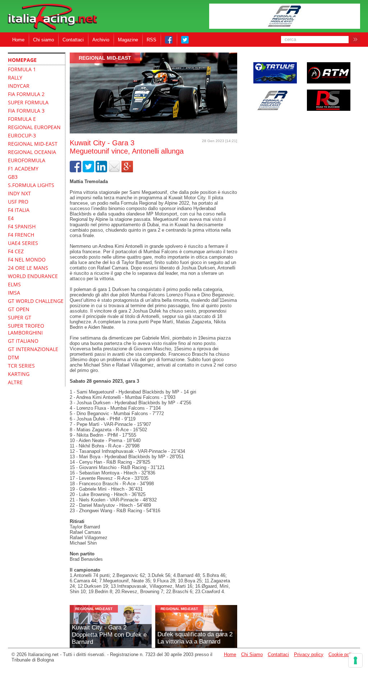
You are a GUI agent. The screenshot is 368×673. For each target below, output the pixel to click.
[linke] (101, 170)
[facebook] (75, 170)
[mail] (114, 170)
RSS (151, 39)
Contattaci (73, 39)
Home (18, 39)
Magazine (128, 39)
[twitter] (88, 170)
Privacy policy (308, 654)
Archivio (100, 39)
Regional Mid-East (105, 58)
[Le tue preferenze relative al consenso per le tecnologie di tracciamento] (355, 660)
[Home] (52, 17)
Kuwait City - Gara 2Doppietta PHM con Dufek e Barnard (109, 634)
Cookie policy (342, 654)
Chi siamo (43, 39)
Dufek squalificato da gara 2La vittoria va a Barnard (195, 638)
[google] (127, 170)
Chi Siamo (252, 654)
